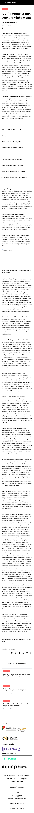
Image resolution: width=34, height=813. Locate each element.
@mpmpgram (17, 795)
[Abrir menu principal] (9, 2)
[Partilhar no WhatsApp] (23, 652)
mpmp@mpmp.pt (17, 787)
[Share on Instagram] (15, 652)
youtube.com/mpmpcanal (17, 798)
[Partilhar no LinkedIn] (19, 652)
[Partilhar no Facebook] (11, 652)
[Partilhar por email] (27, 652)
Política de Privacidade (17, 804)
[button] (30, 652)
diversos (4, 9)
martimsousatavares (9, 22)
